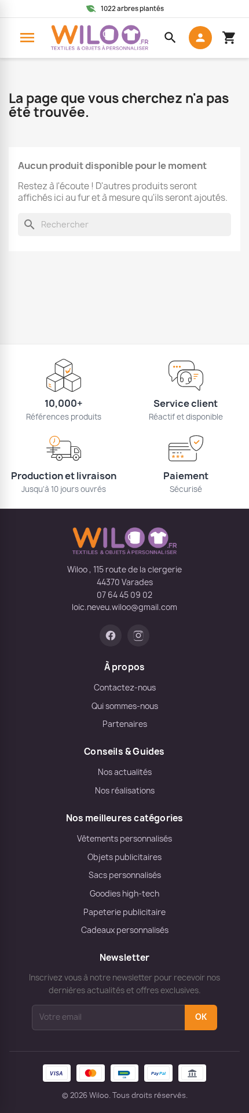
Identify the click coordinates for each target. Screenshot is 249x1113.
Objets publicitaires (124, 857)
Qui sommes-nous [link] (124, 706)
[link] (111, 636)
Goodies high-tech (124, 893)
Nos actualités (125, 772)
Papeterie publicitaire (124, 912)
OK (201, 1017)
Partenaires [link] (124, 724)
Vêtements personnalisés (124, 838)
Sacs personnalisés (125, 875)
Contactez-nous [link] (125, 687)
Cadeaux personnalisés (125, 930)
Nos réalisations (125, 790)
